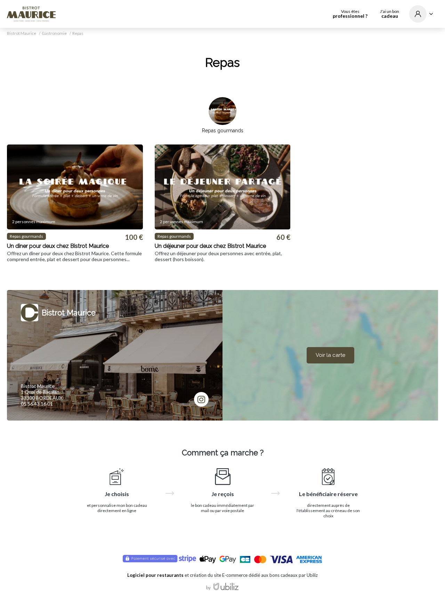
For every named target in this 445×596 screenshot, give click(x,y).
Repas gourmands (222, 130)
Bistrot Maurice (21, 33)
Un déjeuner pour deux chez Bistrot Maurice (210, 246)
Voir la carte (330, 355)
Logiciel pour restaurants (155, 575)
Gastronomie (54, 33)
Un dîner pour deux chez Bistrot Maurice (58, 246)
